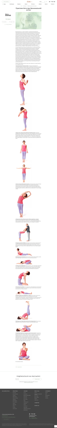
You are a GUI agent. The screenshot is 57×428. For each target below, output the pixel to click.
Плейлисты (25, 403)
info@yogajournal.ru (5, 415)
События (37, 402)
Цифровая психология (27, 408)
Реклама (46, 396)
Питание (14, 407)
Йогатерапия (15, 400)
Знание (25, 391)
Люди (24, 400)
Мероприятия (47, 395)
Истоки (25, 392)
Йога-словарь (37, 397)
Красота (14, 403)
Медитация (14, 404)
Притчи (25, 404)
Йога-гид (37, 391)
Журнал (46, 392)
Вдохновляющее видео (27, 395)
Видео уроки (15, 396)
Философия (25, 407)
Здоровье (14, 399)
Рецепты (36, 398)
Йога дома (14, 392)
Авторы (36, 392)
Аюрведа (14, 395)
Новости (37, 405)
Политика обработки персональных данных (8, 417)
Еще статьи (25, 396)
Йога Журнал (8, 19)
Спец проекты (15, 408)
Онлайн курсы (5, 391)
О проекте (47, 391)
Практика (15, 391)
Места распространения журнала (38, 394)
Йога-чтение (25, 399)
